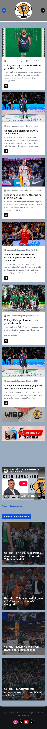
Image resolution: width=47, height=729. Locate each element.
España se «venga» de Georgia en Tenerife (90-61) (23, 196)
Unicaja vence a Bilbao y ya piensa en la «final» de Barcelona (23, 387)
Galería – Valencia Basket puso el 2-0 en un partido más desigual (23, 601)
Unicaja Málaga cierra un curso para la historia (21, 321)
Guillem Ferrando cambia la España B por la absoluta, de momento (20, 257)
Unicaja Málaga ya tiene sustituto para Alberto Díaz (22, 67)
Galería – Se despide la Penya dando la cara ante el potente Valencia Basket (22, 556)
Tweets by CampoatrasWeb (12, 506)
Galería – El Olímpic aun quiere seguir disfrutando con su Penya (23, 692)
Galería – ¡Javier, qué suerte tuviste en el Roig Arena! (21, 648)
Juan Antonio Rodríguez (16, 61)
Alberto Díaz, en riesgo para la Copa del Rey (21, 132)
